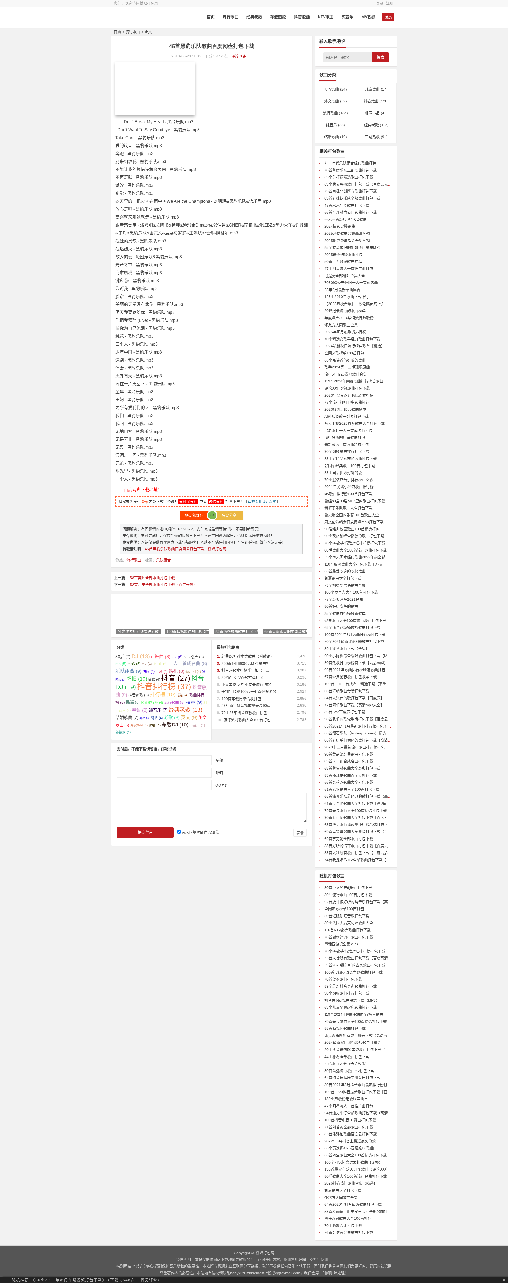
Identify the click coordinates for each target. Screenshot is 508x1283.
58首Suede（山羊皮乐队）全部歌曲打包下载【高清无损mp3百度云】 (381, 1211)
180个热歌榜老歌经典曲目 (346, 1099)
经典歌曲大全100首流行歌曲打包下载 (355, 620)
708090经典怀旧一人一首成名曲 (351, 283)
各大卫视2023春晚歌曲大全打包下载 (354, 423)
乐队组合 (163, 560)
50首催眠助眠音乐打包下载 (346, 916)
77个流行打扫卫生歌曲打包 (346, 402)
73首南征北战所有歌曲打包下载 (350, 191)
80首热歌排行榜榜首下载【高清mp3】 (356, 663)
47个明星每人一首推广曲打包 (348, 268)
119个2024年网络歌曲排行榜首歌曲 (353, 381)
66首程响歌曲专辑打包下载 (346, 691)
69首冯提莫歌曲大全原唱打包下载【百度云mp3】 (365, 831)
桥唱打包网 (217, 549)
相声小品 (372, 113)
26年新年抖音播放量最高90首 (246, 705)
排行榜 (162, 694)
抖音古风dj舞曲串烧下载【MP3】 (351, 1000)
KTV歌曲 (326, 17)
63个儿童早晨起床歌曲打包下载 (350, 1007)
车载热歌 (278, 17)
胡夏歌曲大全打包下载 (342, 578)
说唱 (155, 725)
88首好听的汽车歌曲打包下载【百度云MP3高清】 (365, 846)
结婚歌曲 (126, 717)
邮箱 (219, 772)
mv (147, 664)
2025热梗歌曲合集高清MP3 (347, 233)
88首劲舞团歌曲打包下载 (345, 1028)
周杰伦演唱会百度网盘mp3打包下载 (354, 522)
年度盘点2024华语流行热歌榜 (349, 318)
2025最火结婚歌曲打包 (343, 254)
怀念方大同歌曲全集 (341, 325)
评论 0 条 (239, 56)
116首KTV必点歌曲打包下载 (347, 930)
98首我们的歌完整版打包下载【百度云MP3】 (361, 719)
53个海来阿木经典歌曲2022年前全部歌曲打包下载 (365, 557)
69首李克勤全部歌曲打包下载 (348, 839)
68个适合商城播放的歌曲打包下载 (352, 627)
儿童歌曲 (372, 89)
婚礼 (176, 671)
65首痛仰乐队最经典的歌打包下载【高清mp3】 (363, 796)
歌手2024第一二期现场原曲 (347, 367)
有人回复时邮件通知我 (200, 832)
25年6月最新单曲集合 (342, 290)
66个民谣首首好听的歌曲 (345, 360)
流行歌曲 (230, 17)
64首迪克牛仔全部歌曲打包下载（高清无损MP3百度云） (371, 1113)
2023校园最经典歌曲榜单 (345, 409)
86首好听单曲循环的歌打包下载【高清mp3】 (361, 740)
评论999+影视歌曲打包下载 (347, 388)
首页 (211, 17)
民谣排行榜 (152, 702)
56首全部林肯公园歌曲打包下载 (350, 212)
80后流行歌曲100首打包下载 (348, 895)
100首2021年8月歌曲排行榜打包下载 (355, 635)
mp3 (134, 664)
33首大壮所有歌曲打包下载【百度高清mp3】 (361, 853)
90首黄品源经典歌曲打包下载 (348, 754)
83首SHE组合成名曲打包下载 (348, 761)
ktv (177, 656)
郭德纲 (123, 732)
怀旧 (137, 679)
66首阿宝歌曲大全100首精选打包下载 (355, 1155)
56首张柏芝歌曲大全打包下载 (348, 782)
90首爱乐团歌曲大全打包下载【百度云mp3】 (361, 817)
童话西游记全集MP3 (341, 944)
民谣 (133, 702)
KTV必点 (194, 657)
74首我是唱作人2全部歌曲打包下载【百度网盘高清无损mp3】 (375, 860)
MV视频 (368, 17)
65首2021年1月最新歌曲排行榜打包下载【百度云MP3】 (370, 726)
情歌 (154, 679)
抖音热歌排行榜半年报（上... (245, 670)
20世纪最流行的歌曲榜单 (345, 311)
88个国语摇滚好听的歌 (343, 473)
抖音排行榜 (164, 686)
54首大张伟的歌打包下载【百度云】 (354, 698)
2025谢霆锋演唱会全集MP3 (347, 240)
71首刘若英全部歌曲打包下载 (348, 1127)
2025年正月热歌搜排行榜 (345, 332)
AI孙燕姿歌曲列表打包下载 (346, 416)
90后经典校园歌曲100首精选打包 (351, 529)
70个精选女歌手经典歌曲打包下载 (352, 339)
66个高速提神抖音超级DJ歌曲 (349, 1148)
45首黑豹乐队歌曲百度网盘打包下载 (175, 549)
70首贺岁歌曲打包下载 (343, 979)
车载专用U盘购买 (262, 501)
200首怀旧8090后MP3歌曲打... (247, 663)
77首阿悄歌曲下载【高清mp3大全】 (354, 705)
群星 (144, 718)
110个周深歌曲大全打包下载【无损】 (355, 564)
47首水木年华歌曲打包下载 (346, 205)
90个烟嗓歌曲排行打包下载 (346, 451)
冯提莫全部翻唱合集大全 (344, 276)
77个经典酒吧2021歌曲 (343, 599)
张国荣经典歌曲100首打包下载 (349, 466)
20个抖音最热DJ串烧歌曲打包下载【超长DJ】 (362, 1049)
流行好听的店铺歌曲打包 (344, 437)
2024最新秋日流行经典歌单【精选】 (354, 346)
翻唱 (157, 718)
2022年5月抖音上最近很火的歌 (350, 1141)
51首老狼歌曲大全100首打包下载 (351, 789)
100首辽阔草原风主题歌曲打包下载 (353, 972)
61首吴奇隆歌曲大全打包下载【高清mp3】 (359, 803)
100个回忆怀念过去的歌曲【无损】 (353, 1162)
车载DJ (175, 725)
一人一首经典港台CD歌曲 (345, 219)
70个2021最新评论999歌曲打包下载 (354, 641)
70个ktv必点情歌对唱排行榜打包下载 (354, 543)
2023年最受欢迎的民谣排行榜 (349, 395)
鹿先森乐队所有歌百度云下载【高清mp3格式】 (363, 1035)
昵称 (219, 760)
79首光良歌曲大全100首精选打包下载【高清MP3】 (366, 810)
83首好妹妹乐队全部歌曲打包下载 (352, 198)
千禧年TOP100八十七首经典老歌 (248, 691)
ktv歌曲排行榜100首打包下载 (348, 494)
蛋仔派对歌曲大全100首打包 (247, 720)
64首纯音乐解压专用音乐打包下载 (352, 1078)
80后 (122, 656)
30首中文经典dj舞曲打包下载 (348, 888)
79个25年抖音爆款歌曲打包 (244, 713)
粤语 (140, 710)
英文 (189, 717)
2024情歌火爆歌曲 (339, 226)
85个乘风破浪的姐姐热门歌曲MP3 (352, 247)
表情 (300, 833)
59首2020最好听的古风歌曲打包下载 (354, 965)
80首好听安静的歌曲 (341, 606)
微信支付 (216, 501)
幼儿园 (193, 672)
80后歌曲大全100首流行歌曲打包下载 (355, 550)
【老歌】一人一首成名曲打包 (348, 430)
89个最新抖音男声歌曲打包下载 (350, 986)
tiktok (160, 663)
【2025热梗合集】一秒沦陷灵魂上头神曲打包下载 (365, 304)
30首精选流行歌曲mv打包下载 (349, 1071)
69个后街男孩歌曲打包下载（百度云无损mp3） (363, 184)
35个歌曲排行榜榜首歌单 (345, 613)
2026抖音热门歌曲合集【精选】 (350, 1183)
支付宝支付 (188, 501)
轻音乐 (197, 725)
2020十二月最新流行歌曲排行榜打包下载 (358, 747)
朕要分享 (228, 515)
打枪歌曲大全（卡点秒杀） (346, 1063)
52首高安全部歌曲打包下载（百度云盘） (163, 584)
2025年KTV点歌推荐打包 (242, 677)
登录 (379, 3)
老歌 (172, 717)
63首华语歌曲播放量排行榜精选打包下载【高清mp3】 (369, 825)
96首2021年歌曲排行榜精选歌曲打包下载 (358, 670)
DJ (140, 656)
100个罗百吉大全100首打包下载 (351, 592)
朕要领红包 (196, 515)
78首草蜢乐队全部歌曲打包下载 (350, 170)
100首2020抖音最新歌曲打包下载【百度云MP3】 (365, 1092)
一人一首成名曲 (188, 663)
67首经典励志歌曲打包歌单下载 (350, 677)
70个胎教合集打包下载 (343, 1225)
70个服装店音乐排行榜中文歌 (348, 480)
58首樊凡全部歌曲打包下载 (152, 578)
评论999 (139, 725)
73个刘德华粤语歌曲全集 (345, 585)
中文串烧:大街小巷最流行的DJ (246, 685)
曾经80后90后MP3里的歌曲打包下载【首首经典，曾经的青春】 (376, 501)
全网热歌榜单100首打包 (344, 353)
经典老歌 (254, 17)
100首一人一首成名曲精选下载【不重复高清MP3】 (366, 684)
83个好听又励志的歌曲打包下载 (350, 459)
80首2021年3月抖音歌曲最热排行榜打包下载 (361, 1085)
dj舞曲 (160, 656)
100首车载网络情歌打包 (241, 699)
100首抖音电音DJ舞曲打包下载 (350, 1120)
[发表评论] (501, 1244)
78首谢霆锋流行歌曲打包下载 (348, 937)
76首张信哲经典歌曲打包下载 (348, 1232)
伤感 (149, 672)
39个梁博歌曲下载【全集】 (346, 649)
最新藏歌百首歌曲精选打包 (346, 444)
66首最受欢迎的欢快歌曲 (345, 571)
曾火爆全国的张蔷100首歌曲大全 (351, 515)
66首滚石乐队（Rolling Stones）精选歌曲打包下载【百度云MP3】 (379, 733)
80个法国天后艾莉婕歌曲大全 (348, 923)
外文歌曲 (331, 101)
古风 (161, 672)
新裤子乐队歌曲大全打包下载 (348, 508)
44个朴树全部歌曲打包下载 (346, 1057)
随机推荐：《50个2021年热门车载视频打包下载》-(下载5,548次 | (75, 1280)
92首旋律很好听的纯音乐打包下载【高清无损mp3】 (367, 902)
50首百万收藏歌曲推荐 (343, 261)
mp (120, 664)
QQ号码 (222, 785)
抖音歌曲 (302, 17)
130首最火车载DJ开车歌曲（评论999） (357, 1169)
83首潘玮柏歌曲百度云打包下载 (350, 775)
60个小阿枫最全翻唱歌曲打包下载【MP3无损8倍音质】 (370, 656)
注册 (389, 3)
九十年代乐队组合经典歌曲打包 (350, 163)
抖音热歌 (138, 695)
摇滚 (182, 695)
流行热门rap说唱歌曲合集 (345, 374)
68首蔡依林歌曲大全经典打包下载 (352, 768)
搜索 (380, 57)
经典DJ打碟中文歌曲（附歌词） (247, 656)
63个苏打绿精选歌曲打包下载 (348, 177)
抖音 (175, 678)
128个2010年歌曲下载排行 (346, 297)
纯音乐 (347, 17)
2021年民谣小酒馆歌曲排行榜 (349, 487)
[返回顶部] (501, 1234)
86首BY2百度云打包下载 (344, 712)
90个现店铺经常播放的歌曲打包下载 (354, 536)
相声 (194, 702)
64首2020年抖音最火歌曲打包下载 (353, 1204)
